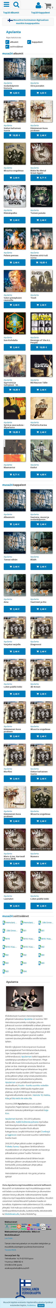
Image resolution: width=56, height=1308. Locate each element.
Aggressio (12, 1134)
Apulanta (28, 1019)
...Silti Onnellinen (48, 922)
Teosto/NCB (10, 1249)
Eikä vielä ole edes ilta (22, 1098)
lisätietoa (31, 1305)
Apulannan (26, 1056)
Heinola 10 (38, 1095)
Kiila (7, 1098)
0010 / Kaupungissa (30, 938)
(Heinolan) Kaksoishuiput (12, 922)
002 (42, 946)
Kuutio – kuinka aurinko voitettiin (33, 1085)
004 (24, 971)
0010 (7, 938)
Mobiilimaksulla (12, 1214)
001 (24, 930)
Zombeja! (45, 1131)
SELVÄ (41, 1305)
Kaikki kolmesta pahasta (27, 1121)
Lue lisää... (9, 1238)
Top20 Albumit (11, 12)
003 (42, 954)
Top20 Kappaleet (40, 12)
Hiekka (47, 1095)
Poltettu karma (12, 1146)
